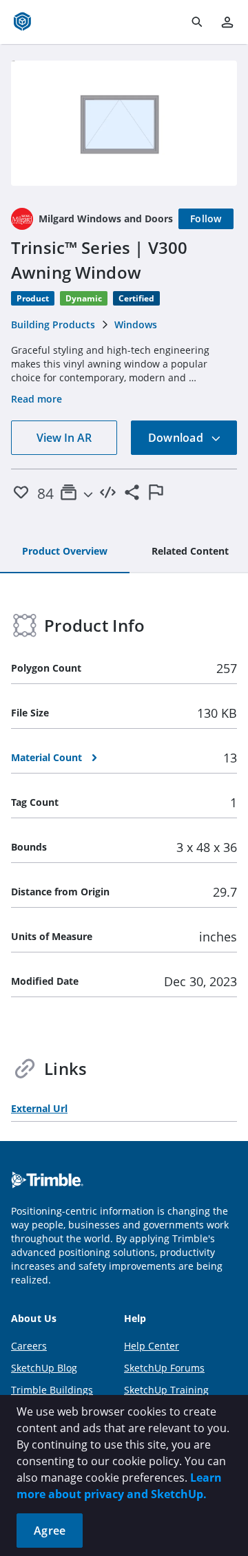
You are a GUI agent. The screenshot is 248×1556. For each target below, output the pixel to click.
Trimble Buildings (52, 1389)
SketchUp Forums (164, 1367)
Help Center (151, 1345)
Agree (49, 1530)
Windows (135, 324)
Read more (36, 398)
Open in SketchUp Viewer (124, 123)
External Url (39, 1108)
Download (177, 437)
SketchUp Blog (44, 1367)
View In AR (64, 437)
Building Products (53, 324)
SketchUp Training (166, 1389)
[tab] (65, 552)
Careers (29, 1345)
